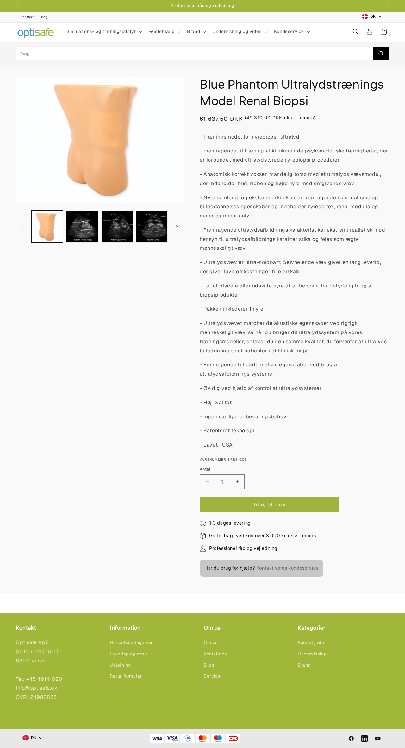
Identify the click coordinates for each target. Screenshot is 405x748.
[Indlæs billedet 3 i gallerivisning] (117, 226)
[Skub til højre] (177, 227)
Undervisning (312, 654)
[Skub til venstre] (23, 227)
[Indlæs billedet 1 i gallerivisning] (47, 226)
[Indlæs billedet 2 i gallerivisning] (82, 226)
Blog (43, 17)
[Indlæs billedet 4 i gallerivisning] (152, 226)
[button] (104, 31)
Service (212, 676)
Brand (304, 665)
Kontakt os (215, 654)
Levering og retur (128, 654)
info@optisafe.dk (37, 688)
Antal (205, 469)
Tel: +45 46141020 (39, 679)
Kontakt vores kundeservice (287, 568)
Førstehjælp (311, 642)
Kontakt (27, 17)
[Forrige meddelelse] (18, 6)
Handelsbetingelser (131, 642)
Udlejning (120, 665)
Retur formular (126, 676)
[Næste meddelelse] (387, 6)
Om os (211, 642)
